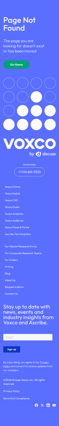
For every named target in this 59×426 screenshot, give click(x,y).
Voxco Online (12, 186)
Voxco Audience (14, 220)
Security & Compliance (16, 398)
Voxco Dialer (12, 207)
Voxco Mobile (12, 193)
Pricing (9, 266)
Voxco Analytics (14, 213)
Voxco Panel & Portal (17, 227)
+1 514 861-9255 (29, 172)
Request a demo (14, 287)
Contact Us (11, 293)
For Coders (11, 260)
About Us (10, 280)
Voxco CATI (11, 200)
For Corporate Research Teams (23, 253)
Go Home (16, 64)
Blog (7, 273)
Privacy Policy (11, 391)
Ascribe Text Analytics (18, 234)
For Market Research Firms (21, 246)
